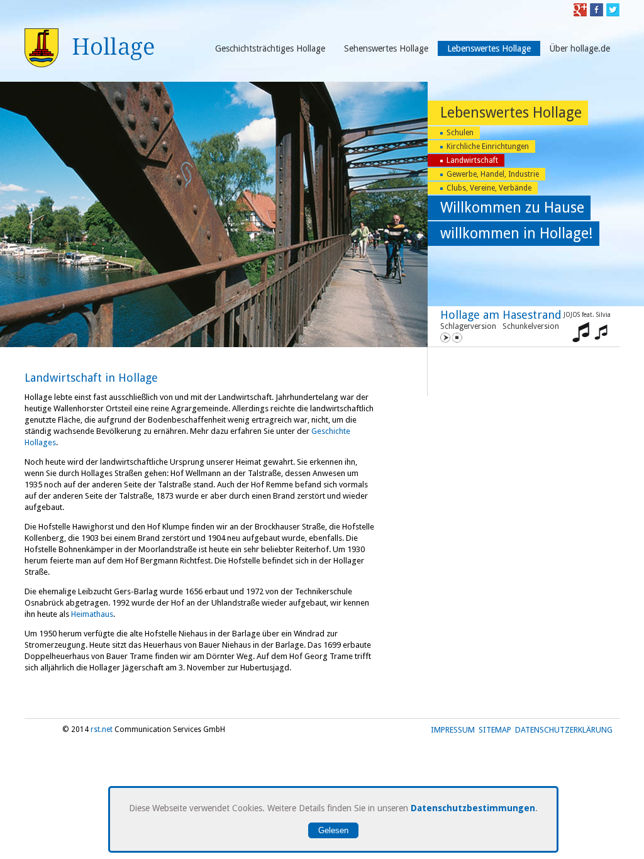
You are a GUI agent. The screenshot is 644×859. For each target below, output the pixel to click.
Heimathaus (92, 614)
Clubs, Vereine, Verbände (489, 188)
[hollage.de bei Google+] (580, 13)
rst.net (102, 729)
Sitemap (495, 729)
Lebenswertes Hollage (489, 48)
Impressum (453, 729)
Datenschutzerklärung (564, 729)
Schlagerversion (468, 326)
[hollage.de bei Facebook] (596, 13)
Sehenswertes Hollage (386, 48)
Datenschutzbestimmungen (473, 808)
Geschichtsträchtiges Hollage (270, 48)
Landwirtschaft (472, 160)
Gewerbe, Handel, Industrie (493, 174)
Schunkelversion (530, 326)
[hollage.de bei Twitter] (612, 13)
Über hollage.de (580, 48)
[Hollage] (89, 64)
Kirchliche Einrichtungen (488, 146)
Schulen (460, 132)
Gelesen (333, 830)
